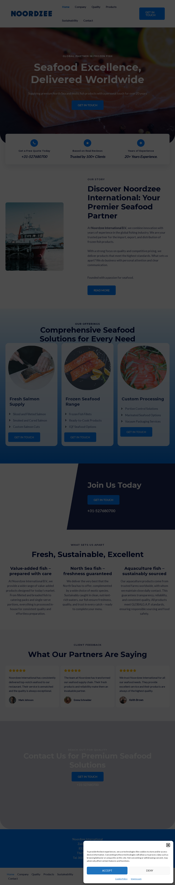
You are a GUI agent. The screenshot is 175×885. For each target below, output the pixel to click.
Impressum (136, 878)
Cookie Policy (121, 878)
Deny (149, 870)
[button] (168, 845)
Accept (107, 870)
